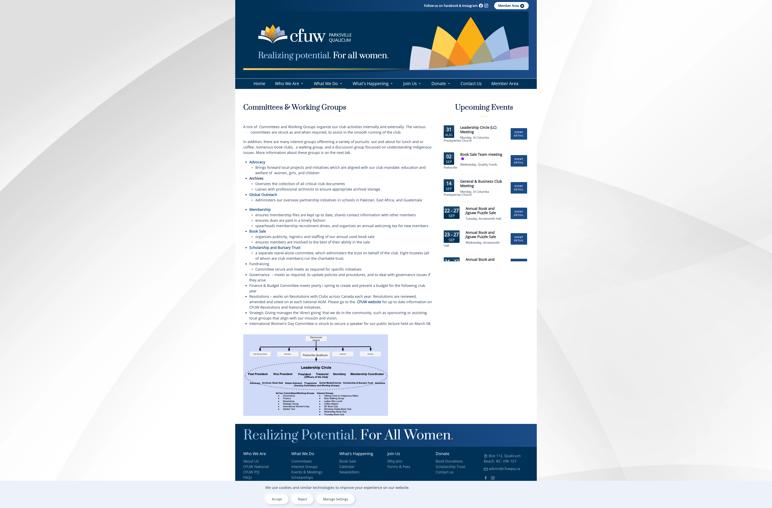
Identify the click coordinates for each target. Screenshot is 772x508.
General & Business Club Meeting (481, 183)
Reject (302, 499)
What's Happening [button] (370, 83)
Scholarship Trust (450, 466)
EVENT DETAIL (519, 134)
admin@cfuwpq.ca (504, 468)
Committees (301, 461)
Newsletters (349, 472)
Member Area (509, 5)
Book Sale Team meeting (481, 154)
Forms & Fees (398, 466)
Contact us (445, 472)
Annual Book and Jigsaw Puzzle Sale (481, 210)
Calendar (346, 466)
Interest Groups (304, 466)
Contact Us (471, 83)
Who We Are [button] (287, 83)
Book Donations (449, 461)
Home (259, 83)
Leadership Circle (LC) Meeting (478, 129)
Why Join (394, 461)
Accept (277, 499)
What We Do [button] (326, 83)
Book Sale (347, 461)
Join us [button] (410, 83)
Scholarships (302, 477)
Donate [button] (438, 83)
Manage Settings (335, 499)
